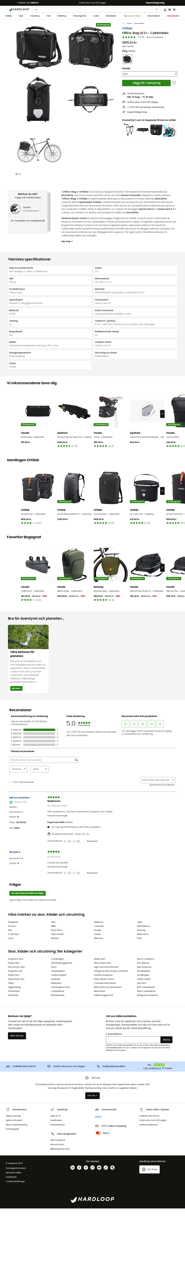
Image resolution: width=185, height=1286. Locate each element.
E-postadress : (114, 1034)
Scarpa (97, 930)
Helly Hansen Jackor (104, 979)
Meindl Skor (99, 991)
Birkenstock (142, 934)
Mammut (98, 938)
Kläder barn (99, 959)
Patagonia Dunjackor (147, 995)
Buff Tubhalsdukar (146, 987)
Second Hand (133, 16)
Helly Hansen (57, 934)
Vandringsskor (58, 971)
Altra (53, 922)
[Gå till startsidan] (124, 23)
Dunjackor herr (15, 971)
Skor (21, 16)
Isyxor (54, 967)
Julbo (139, 922)
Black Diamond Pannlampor (108, 987)
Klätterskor (56, 983)
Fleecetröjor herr (16, 979)
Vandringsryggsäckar (61, 963)
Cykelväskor (139, 23)
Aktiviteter (111, 16)
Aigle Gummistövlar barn (106, 967)
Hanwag (141, 930)
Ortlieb (127, 28)
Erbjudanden (173, 16)
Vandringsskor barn (60, 987)
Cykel (96, 16)
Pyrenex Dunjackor (103, 975)
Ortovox (12, 926)
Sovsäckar (13, 995)
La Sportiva (13, 934)
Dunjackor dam (15, 959)
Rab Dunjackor (144, 967)
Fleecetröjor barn (102, 963)
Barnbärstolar (57, 995)
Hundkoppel (143, 975)
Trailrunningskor (59, 975)
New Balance (143, 926)
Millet (53, 926)
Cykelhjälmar (57, 991)
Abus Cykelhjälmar (146, 991)
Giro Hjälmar (143, 963)
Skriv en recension (155, 37)
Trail (48, 16)
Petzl (139, 938)
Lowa (10, 938)
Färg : (128, 51)
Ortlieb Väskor (144, 979)
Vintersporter (79, 16)
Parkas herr (13, 975)
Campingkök (57, 959)
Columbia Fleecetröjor (105, 983)
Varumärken (153, 16)
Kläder (8, 16)
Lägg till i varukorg (146, 82)
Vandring (34, 16)
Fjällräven (98, 922)
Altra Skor (141, 983)
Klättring (62, 16)
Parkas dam (14, 963)
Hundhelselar (143, 971)
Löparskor (56, 979)
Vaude (97, 934)
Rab (10, 930)
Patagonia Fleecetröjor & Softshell (110, 971)
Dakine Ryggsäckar (103, 995)
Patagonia (13, 922)
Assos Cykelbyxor (145, 959)
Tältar (11, 983)
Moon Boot (56, 930)
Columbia (99, 926)
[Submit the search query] (157, 10)
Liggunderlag (14, 987)
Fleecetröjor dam (16, 967)
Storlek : (126, 68)
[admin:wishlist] (174, 83)
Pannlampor (14, 991)
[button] (39, 47)
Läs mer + (67, 241)
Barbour (55, 938)
